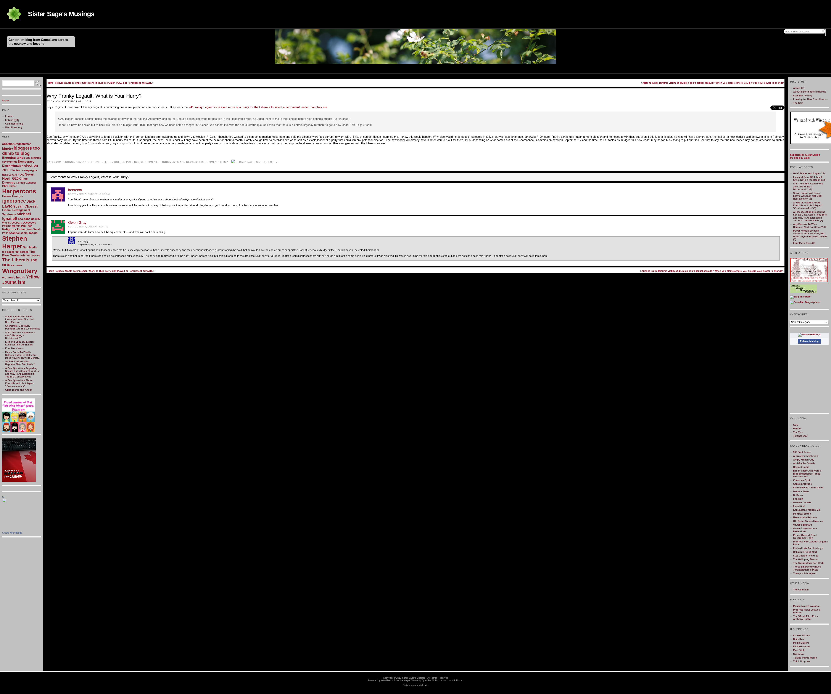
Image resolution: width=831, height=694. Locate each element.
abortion (8, 144)
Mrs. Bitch (799, 650)
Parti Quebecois (26, 222)
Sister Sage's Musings (61, 14)
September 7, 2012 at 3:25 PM (88, 226)
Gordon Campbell (26, 182)
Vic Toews (17, 265)
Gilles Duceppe (15, 180)
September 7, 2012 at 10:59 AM (89, 194)
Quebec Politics (126, 162)
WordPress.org (13, 127)
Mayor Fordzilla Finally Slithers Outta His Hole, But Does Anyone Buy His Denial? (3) (810, 235)
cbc (28, 157)
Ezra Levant (9, 174)
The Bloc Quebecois (18, 253)
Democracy (26, 161)
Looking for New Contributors (810, 99)
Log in (9, 116)
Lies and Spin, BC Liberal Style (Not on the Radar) (19, 343)
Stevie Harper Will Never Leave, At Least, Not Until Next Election (19, 319)
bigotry (7, 148)
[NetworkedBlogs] (809, 334)
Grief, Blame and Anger (18, 390)
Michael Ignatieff (16, 216)
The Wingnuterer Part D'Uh (808, 563)
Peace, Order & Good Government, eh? (805, 536)
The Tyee (798, 432)
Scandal (14, 233)
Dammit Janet (801, 491)
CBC (795, 425)
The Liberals (15, 259)
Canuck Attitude (802, 484)
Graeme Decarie (802, 502)
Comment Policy (802, 95)
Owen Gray (77, 223)
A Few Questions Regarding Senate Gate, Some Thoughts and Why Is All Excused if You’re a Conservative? (22, 372)
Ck (3, 497)
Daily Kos (798, 639)
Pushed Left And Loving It (808, 548)
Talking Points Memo (805, 657)
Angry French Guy (803, 459)
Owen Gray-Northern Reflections (805, 529)
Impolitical (799, 506)
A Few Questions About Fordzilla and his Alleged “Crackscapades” (19, 383)
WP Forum (457, 680)
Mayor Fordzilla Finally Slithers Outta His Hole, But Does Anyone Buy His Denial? (22, 355)
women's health (13, 277)
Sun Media (30, 247)
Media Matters (801, 642)
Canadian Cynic (802, 480)
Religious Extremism (17, 229)
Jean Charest (26, 206)
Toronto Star (800, 436)
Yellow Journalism (21, 280)
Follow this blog (809, 341)
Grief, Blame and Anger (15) (809, 173)
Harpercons (19, 191)
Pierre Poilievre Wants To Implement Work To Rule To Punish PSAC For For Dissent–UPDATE (99, 83)
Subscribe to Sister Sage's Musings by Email (805, 156)
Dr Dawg (798, 495)
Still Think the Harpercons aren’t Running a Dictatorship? (20, 335)
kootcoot (75, 190)
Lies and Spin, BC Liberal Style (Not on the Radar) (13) (809, 178)
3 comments (150, 162)
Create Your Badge (12, 532)
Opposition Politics (97, 162)
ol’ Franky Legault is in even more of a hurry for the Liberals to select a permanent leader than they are (258, 107)
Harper (12, 186)
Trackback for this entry (257, 162)
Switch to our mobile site (415, 685)
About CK (798, 88)
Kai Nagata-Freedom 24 (806, 510)
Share (5, 100)
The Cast (798, 103)
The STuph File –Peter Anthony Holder (805, 617)
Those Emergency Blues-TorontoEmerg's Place (807, 568)
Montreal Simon (802, 513)
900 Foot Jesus (801, 452)
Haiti (5, 185)
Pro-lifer (26, 225)
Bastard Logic (801, 467)
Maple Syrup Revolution (806, 606)
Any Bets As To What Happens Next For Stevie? (20, 363)
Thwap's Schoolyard (805, 573)
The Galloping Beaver (805, 559)
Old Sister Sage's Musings (808, 521)
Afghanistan (23, 144)
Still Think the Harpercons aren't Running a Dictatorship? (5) (808, 186)
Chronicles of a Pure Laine (808, 487)
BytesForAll (428, 680)
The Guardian (801, 589)
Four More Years (14, 348)
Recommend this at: (215, 162)
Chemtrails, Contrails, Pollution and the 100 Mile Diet (22, 327)
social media (28, 233)
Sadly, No (798, 654)
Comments (14, 123)
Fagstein (798, 498)
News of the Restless (805, 517)
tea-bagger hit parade (15, 251)
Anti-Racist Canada (804, 463)
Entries (12, 120)
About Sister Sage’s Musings (809, 91)
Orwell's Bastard (802, 524)
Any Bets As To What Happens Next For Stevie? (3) (809, 225)
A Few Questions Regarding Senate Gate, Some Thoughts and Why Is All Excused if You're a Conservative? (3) (810, 216)
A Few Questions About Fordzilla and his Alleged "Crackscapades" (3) (807, 205)
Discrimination (13, 165)
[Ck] (15, 530)
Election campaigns (23, 170)
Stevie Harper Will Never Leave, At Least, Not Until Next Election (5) (807, 196)
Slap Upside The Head (805, 555)
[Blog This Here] (800, 296)
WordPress (387, 680)
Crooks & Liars (801, 635)
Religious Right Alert (805, 552)
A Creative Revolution (805, 456)
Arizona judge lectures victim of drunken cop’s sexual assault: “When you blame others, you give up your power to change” (713, 83)
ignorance (14, 201)
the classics (33, 255)
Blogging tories (13, 157)
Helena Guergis (12, 196)
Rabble (797, 428)
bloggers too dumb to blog (21, 151)
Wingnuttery (19, 271)
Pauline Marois (11, 225)
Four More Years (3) (804, 243)
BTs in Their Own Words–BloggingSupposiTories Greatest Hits (807, 473)
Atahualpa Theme (408, 680)
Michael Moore (801, 646)
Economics (71, 162)
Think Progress (801, 661)
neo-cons (24, 219)
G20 (15, 178)
